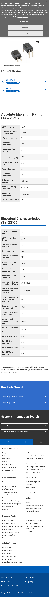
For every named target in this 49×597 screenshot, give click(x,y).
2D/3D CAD (12, 81)
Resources (6, 482)
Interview (5, 509)
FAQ (8, 442)
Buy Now (28, 453)
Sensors (5, 462)
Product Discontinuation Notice (35, 456)
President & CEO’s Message (34, 505)
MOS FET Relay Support (33, 472)
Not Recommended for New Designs (34, 460)
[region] (24, 18)
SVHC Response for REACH (34, 469)
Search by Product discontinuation (15, 432)
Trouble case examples (9, 492)
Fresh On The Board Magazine (11, 504)
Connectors (6, 459)
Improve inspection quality (34, 520)
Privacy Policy (28, 582)
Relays (4, 453)
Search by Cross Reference (13, 397)
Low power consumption (10, 523)
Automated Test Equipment (10, 556)
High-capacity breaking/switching (12, 526)
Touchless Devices (32, 523)
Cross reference (7, 470)
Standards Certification (33, 464)
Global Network (30, 493)
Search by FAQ (8, 426)
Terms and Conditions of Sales (11, 586)
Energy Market (6, 553)
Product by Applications (11, 516)
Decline (25, 27)
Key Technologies (7, 507)
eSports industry (7, 550)
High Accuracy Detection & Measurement (34, 527)
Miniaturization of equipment (11, 532)
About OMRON (30, 487)
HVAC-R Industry (7, 559)
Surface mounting (8, 529)
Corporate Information (32, 511)
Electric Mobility (7, 547)
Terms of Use (5, 582)
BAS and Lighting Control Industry (12, 562)
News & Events (30, 490)
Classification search (9, 467)
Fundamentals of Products (10, 486)
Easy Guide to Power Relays (11, 501)
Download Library (9, 478)
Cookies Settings (25, 21)
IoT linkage (29, 531)
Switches (5, 456)
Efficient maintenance (9, 538)
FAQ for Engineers (8, 489)
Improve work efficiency (9, 535)
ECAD (12, 89)
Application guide (7, 495)
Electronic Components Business (33, 483)
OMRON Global (29, 577)
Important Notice (6, 577)
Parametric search (8, 464)
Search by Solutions (10, 403)
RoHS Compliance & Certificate (35, 467)
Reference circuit (7, 498)
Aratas (28, 502)
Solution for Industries (10, 543)
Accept (25, 33)
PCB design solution (8, 520)
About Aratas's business (33, 508)
